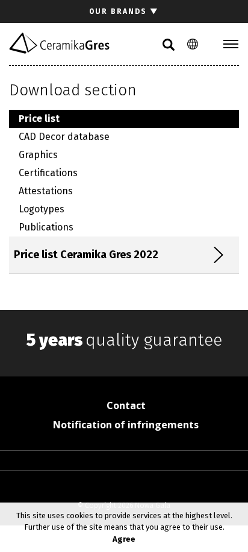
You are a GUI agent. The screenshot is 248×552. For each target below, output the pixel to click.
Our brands (124, 11)
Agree (124, 539)
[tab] (120, 254)
